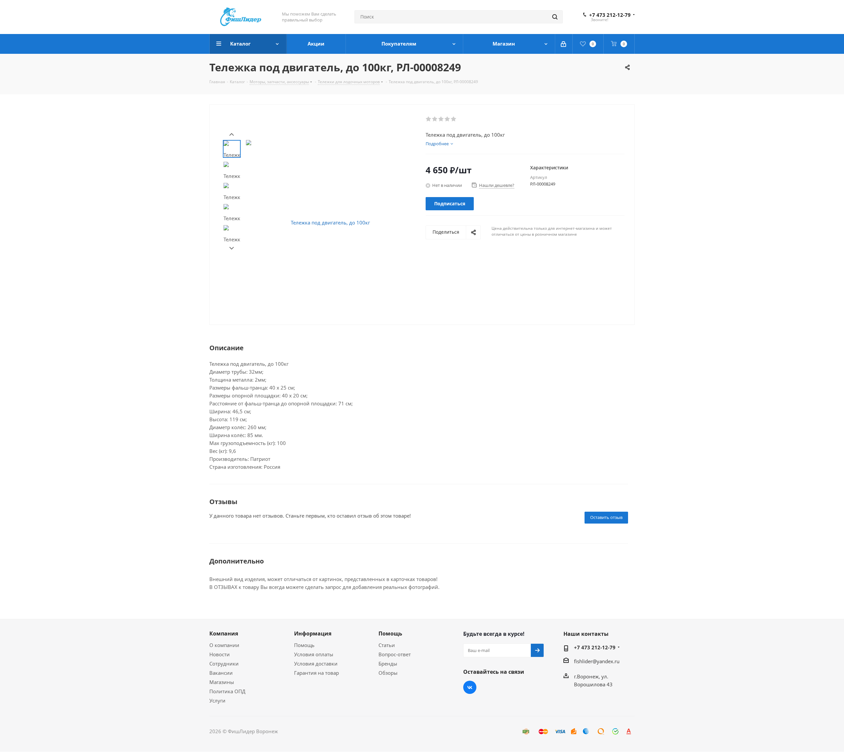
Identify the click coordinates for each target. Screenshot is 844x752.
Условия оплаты (313, 654)
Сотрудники (224, 663)
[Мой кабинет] (564, 44)
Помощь (304, 645)
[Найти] (555, 16)
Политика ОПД (227, 691)
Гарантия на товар (316, 672)
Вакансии (221, 672)
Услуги (217, 700)
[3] (441, 119)
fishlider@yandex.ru (596, 661)
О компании (224, 645)
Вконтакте (469, 687)
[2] (435, 119)
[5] (454, 119)
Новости (219, 654)
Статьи (386, 645)
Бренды (387, 663)
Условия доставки (316, 663)
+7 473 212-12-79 (610, 15)
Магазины (221, 682)
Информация (312, 633)
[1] (429, 119)
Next (231, 248)
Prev (231, 134)
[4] (447, 119)
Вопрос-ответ (394, 654)
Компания (223, 633)
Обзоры (388, 672)
